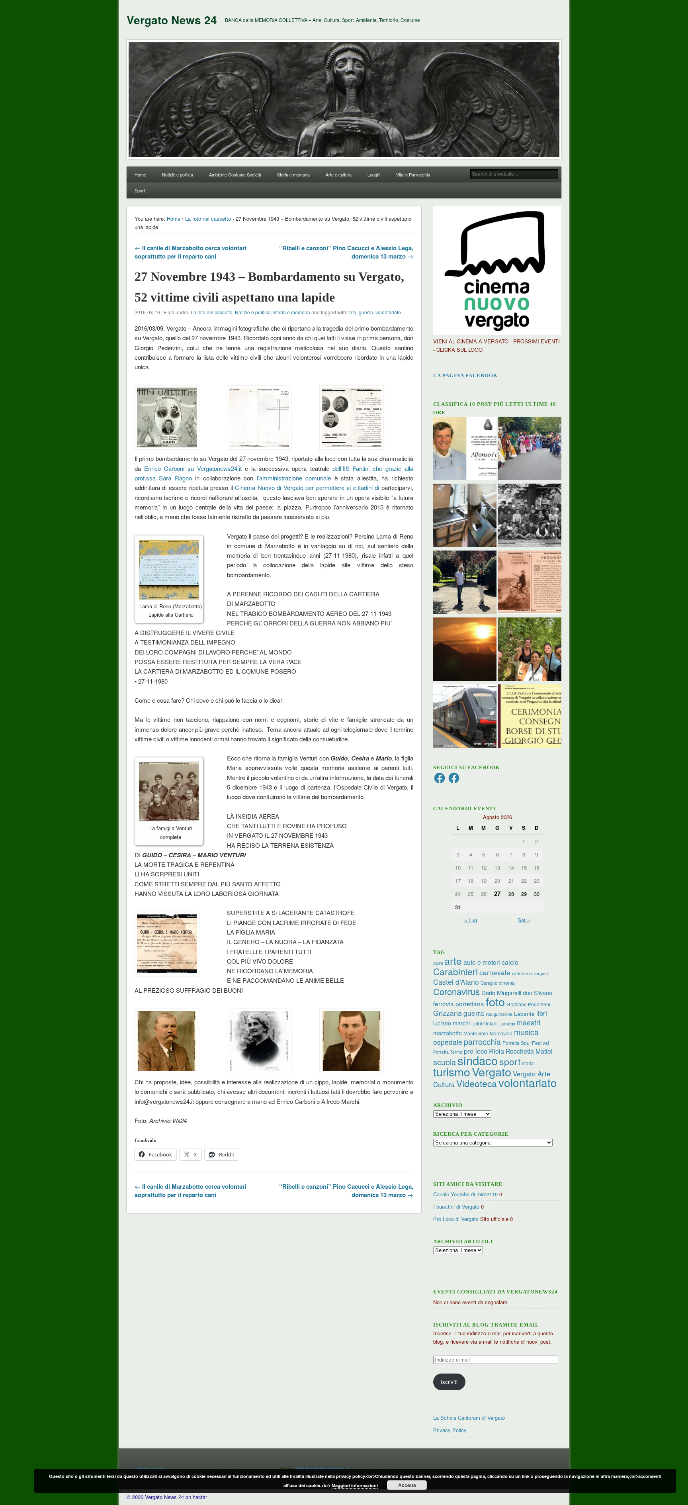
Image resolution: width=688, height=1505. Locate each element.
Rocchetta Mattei (529, 1050)
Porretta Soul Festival (525, 1042)
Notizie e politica (177, 174)
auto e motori (481, 962)
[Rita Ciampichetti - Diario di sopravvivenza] (464, 650)
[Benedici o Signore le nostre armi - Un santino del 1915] (529, 583)
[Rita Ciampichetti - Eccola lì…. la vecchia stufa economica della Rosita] (464, 516)
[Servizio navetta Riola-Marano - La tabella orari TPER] (464, 717)
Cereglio (489, 983)
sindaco (477, 1060)
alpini (438, 963)
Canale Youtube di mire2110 (465, 1194)
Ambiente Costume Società (235, 174)
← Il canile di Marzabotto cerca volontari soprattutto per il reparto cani (190, 252)
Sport (140, 190)
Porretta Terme (447, 1052)
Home (140, 174)
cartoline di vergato (530, 973)
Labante (524, 1013)
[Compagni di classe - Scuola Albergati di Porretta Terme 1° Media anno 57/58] (529, 516)
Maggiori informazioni (355, 1485)
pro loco (475, 1051)
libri (541, 1013)
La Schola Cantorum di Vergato (469, 1417)
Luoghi (373, 174)
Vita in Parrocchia (413, 174)
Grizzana (447, 1012)
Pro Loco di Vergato (456, 1219)
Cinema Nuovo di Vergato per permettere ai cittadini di (307, 487)
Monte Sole (475, 1033)
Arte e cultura (339, 174)
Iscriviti (449, 1381)
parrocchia (482, 1041)
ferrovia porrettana (458, 1003)
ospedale (447, 1042)
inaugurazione (499, 1014)
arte (453, 960)
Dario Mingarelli (501, 992)
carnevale (494, 972)
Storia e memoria (293, 174)
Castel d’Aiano (456, 982)
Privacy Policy (450, 1430)
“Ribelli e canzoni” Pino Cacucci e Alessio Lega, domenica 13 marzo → (346, 252)
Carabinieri (455, 971)
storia (528, 1063)
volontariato (388, 312)
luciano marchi (451, 1023)
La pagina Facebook (465, 375)
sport (509, 1061)
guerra (366, 312)
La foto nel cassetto (208, 218)
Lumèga (507, 1023)
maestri (528, 1022)
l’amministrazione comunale (295, 478)
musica (526, 1032)
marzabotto (447, 1033)
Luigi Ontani (484, 1023)
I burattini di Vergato (456, 1206)
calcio (510, 962)
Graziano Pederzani (528, 1004)
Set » (524, 920)
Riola (496, 1051)
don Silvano (537, 993)
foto (352, 312)
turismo (451, 1071)
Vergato (491, 1071)
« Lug (470, 920)
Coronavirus (456, 991)
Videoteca (476, 1083)
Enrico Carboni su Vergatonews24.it (193, 468)
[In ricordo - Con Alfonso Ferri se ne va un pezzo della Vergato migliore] (464, 449)
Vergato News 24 (172, 20)
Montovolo (501, 1033)
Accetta (407, 1485)
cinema (507, 982)
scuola (444, 1062)
